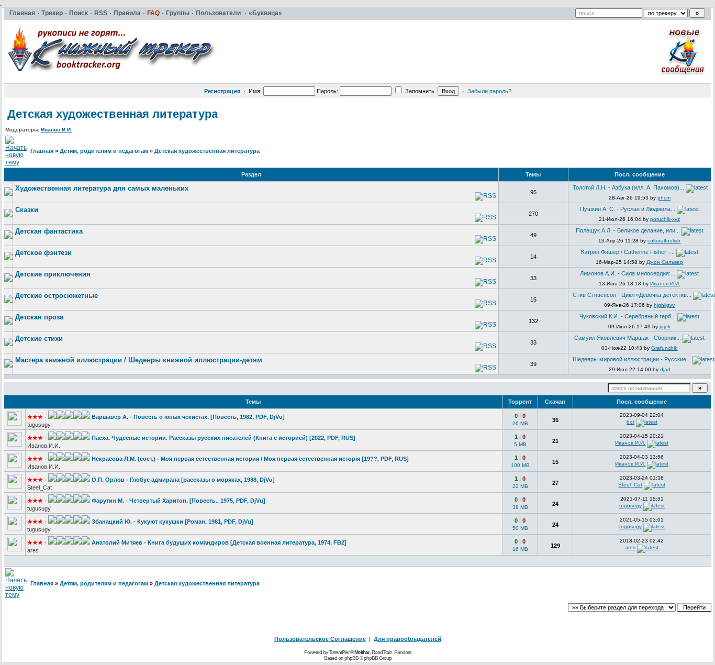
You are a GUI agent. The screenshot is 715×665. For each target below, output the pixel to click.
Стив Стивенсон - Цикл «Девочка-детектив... (632, 295)
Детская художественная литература (112, 113)
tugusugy (39, 425)
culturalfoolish (663, 240)
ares (33, 550)
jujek (665, 326)
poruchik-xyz (665, 219)
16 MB (520, 549)
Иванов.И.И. (56, 129)
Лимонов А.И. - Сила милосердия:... (627, 273)
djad (665, 369)
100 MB (520, 465)
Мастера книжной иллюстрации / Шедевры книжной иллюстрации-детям (138, 360)
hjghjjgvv (664, 305)
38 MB (520, 507)
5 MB (520, 444)
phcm (664, 198)
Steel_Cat (39, 487)
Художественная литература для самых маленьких (101, 188)
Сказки (26, 210)
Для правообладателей (407, 639)
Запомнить (419, 91)
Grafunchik (664, 348)
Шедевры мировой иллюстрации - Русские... (632, 359)
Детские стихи (39, 338)
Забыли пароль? (489, 91)
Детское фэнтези (43, 253)
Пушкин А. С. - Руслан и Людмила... (627, 209)
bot (630, 422)
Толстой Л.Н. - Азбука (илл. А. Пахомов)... (628, 187)
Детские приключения (53, 274)
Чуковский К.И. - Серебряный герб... (627, 316)
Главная (41, 151)
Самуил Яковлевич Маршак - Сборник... (627, 338)
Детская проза (39, 317)
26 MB (520, 423)
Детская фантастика (49, 231)
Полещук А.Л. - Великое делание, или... (628, 230)
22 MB (520, 486)
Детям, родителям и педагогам (104, 151)
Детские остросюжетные (56, 296)
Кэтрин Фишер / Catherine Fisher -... (628, 252)
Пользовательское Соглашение (320, 639)
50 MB (520, 528)
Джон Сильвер (664, 262)
